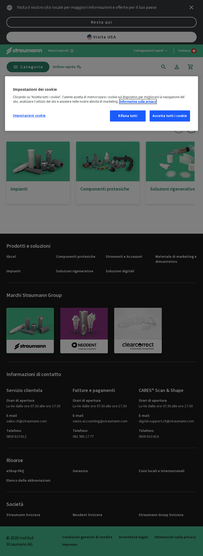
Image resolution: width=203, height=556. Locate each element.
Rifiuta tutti (127, 116)
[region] (101, 103)
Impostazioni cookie (29, 115)
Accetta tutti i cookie (170, 116)
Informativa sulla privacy (138, 101)
